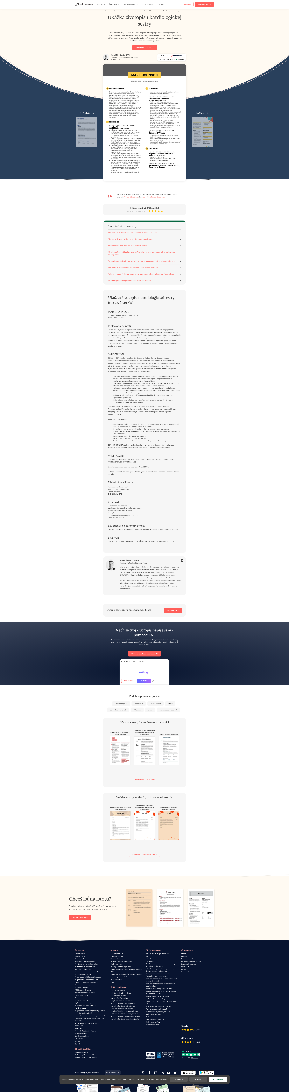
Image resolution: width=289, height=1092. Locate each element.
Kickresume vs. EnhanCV (155, 1019)
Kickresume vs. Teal (153, 1022)
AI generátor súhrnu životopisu (86, 980)
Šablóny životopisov (118, 990)
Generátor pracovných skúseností (87, 985)
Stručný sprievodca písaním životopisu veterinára (129, 280)
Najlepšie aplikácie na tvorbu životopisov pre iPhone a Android (161, 992)
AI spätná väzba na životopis (85, 1005)
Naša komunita (116, 979)
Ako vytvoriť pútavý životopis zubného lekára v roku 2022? (133, 233)
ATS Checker (147, 4)
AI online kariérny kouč (83, 1013)
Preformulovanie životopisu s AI (86, 972)
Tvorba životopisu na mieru (85, 993)
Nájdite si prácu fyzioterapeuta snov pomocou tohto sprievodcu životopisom (141, 274)
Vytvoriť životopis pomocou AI (144, 654)
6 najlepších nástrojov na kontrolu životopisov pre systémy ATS (158, 975)
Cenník (161, 4)
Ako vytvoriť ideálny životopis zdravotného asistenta (130, 239)
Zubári (170, 703)
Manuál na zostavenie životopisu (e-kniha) (126, 974)
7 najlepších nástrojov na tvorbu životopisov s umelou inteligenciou (162, 965)
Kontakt (184, 956)
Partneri (184, 969)
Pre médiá (185, 967)
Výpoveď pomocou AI (83, 969)
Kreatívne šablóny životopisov (122, 1008)
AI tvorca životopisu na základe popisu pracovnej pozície (89, 999)
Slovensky (112, 1072)
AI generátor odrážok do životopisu (88, 977)
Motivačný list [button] (130, 4)
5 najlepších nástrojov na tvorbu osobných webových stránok (161, 980)
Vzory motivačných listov (120, 959)
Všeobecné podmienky (189, 959)
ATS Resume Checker (83, 990)
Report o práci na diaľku (119, 977)
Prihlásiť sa (187, 4)
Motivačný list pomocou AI (85, 967)
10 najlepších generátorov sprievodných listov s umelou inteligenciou (161, 970)
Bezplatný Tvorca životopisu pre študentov (90, 1016)
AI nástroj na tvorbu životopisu (86, 964)
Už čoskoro (79, 1039)
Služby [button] (100, 4)
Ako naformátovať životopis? (156, 1009)
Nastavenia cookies (188, 964)
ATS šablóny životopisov (119, 998)
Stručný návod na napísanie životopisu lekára (127, 245)
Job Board (79, 1028)
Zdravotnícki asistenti (118, 710)
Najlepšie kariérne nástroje (156, 999)
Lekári (150, 710)
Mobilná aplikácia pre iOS (84, 1055)
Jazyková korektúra (82, 1036)
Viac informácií (162, 1079)
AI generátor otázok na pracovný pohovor (90, 1010)
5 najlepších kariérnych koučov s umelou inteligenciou (161, 985)
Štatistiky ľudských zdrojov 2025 (158, 1012)
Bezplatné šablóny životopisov (122, 1001)
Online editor (80, 954)
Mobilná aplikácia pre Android (86, 1057)
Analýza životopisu (82, 987)
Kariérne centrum (117, 954)
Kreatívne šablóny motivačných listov (124, 1014)
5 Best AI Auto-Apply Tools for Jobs (159, 989)
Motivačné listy (116, 964)
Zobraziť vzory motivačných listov (144, 854)
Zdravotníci (138, 703)
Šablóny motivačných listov (121, 993)
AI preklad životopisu (83, 974)
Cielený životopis (81, 995)
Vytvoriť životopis (204, 4)
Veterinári (137, 710)
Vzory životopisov (117, 956)
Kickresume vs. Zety (153, 1014)
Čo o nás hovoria (187, 972)
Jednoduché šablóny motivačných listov (125, 1016)
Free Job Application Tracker (85, 1031)
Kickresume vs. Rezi (153, 1017)
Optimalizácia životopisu (84, 1003)
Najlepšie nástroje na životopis (157, 996)
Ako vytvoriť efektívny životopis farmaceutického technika (133, 267)
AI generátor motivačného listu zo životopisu (87, 1024)
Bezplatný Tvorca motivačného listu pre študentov (89, 1019)
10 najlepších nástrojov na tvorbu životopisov (158, 960)
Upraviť (198, 1079)
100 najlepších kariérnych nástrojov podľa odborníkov (161, 1002)
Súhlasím (219, 1079)
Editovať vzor (173, 610)
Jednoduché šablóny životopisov (123, 1003)
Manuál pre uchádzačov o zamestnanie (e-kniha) (126, 970)
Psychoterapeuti (121, 703)
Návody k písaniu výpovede (121, 967)
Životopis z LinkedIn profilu (85, 961)
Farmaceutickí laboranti (168, 710)
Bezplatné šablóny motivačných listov (125, 1011)
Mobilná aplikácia (81, 1052)
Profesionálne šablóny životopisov (123, 1006)
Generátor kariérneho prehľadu (86, 982)
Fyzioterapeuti (155, 703)
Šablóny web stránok (118, 995)
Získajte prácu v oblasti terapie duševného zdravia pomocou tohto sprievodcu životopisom (141, 253)
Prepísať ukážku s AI (144, 47)
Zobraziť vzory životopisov (144, 779)
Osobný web (79, 959)
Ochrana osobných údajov (191, 961)
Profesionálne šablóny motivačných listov (126, 1019)
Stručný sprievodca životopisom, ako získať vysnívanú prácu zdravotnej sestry (141, 261)
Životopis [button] (113, 4)
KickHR (77, 1041)
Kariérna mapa (80, 1008)
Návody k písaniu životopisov (121, 961)
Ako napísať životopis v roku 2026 (158, 1006)
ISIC (147, 956)
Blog (112, 982)
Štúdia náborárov (152, 1024)
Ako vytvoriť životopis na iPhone (157, 954)
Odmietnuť (178, 1079)
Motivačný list (80, 956)
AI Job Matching (81, 1033)
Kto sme (184, 954)
